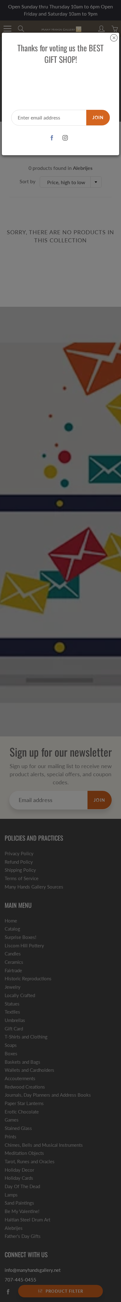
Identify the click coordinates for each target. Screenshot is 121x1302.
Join (98, 117)
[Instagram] (65, 138)
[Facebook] (51, 138)
